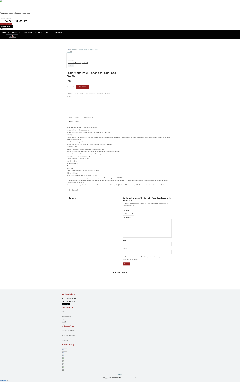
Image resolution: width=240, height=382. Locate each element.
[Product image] (71, 60)
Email (125, 248)
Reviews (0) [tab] (73, 190)
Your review (127, 217)
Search (33, 18)
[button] (93, 99)
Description (74, 117)
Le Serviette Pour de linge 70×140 (78, 63)
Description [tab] (74, 122)
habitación (28, 32)
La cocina (38, 32)
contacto (58, 32)
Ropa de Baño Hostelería (11, 32)
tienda (48, 32)
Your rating (126, 210)
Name (125, 240)
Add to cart (82, 86)
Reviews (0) (88, 117)
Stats (120, 375)
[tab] (74, 117)
